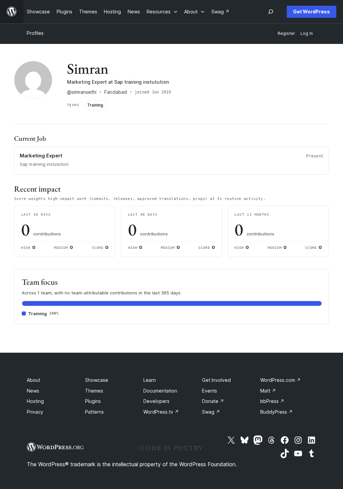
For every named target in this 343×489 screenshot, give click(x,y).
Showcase (96, 380)
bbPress (272, 401)
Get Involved (216, 380)
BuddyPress (276, 412)
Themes (94, 391)
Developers (156, 401)
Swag (211, 412)
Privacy (35, 412)
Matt (268, 391)
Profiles (35, 33)
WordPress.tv (161, 412)
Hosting (35, 401)
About (33, 380)
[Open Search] (270, 11)
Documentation (160, 391)
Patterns (94, 412)
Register (286, 33)
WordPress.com (280, 380)
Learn (149, 380)
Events (209, 391)
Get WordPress (311, 11)
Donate (213, 401)
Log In (306, 33)
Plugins (93, 401)
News (33, 391)
